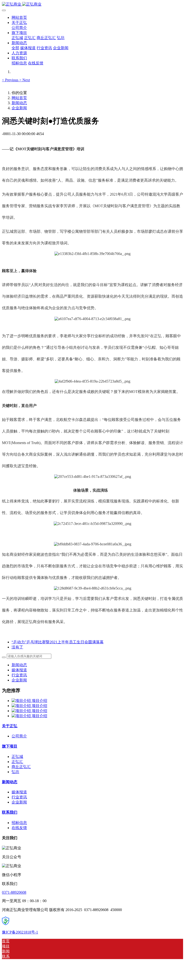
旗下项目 (9, 746)
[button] (10, 80)
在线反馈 (19, 828)
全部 (15, 48)
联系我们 (9, 812)
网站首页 (19, 17)
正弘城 (17, 757)
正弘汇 (17, 762)
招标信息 (19, 823)
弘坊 (15, 772)
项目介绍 (39, 701)
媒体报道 (19, 670)
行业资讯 (19, 675)
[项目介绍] (22, 701)
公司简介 (19, 736)
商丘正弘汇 (21, 767)
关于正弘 (9, 726)
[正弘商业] (92, 4)
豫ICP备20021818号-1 (20, 932)
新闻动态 (19, 103)
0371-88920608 (14, 892)
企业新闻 (19, 108)
